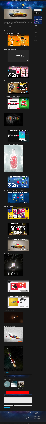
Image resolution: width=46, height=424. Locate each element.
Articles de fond (36, 23)
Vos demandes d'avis (40, 23)
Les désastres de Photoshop (36, 19)
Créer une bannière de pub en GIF (10, 49)
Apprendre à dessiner (36, 26)
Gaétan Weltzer (7, 372)
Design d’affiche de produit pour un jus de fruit (12, 33)
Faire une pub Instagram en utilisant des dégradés (13, 128)
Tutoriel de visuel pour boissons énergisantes (12, 96)
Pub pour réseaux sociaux (8, 279)
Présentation (28, 417)
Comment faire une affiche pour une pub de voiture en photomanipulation (17, 237)
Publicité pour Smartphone (9, 112)
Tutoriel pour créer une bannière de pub (11, 64)
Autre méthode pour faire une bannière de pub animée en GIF (15, 190)
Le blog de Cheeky (36, 33)
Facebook (36, 12)
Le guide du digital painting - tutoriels (40, 17)
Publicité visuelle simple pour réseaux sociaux (12, 294)
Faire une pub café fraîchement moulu (11, 222)
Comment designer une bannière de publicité (12, 174)
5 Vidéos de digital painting (40, 19)
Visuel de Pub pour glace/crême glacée (11, 206)
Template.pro (36, 36)
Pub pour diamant (7, 253)
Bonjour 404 (36, 29)
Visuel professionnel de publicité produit (11, 80)
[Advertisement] (17, 392)
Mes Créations (28, 416)
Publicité (27, 418)
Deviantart (35, 12)
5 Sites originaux (40, 21)
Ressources (28, 419)
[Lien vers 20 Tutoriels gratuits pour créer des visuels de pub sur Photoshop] (4, 374)
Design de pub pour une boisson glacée (11, 144)
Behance (34, 12)
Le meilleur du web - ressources (36, 17)
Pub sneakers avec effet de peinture (10, 326)
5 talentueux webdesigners (36, 21)
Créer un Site (36, 41)
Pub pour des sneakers (8, 345)
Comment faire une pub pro (9, 310)
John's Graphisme (36, 32)
